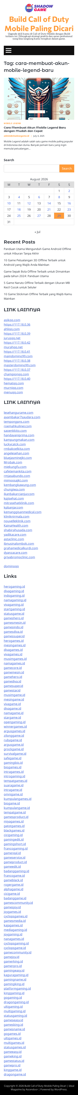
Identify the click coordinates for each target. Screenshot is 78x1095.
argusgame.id (14, 744)
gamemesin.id (14, 672)
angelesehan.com (16, 453)
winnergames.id (15, 726)
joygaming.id (13, 934)
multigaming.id (15, 1011)
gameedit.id (12, 866)
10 (9, 203)
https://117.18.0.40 (17, 379)
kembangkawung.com (20, 485)
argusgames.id (14, 731)
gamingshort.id (15, 844)
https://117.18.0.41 (17, 352)
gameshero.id (14, 618)
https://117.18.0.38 (17, 361)
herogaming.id (14, 586)
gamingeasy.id (14, 970)
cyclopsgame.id (15, 948)
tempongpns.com (16, 422)
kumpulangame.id (17, 808)
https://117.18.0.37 (17, 370)
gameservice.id (14, 857)
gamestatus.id (14, 1061)
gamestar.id (12, 690)
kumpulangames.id (17, 799)
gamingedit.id (14, 839)
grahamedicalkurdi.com (21, 548)
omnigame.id (13, 794)
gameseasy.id (13, 1020)
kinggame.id (13, 1070)
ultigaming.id (13, 1006)
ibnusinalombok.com (19, 543)
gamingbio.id (13, 763)
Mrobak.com (13, 462)
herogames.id (14, 641)
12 (29, 203)
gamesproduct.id (16, 817)
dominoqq (11, 566)
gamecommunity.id (17, 952)
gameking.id (13, 1056)
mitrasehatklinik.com (19, 503)
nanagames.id (14, 939)
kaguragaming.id (16, 975)
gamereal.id (12, 853)
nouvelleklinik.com (17, 521)
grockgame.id (14, 749)
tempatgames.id (15, 781)
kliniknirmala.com (16, 516)
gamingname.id (15, 979)
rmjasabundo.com (17, 476)
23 (69, 209)
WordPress (60, 1089)
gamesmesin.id (15, 623)
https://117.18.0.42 (17, 342)
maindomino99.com (18, 356)
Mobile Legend (12, 123)
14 (49, 203)
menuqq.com (13, 392)
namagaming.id (15, 600)
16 (69, 203)
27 (39, 216)
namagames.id (14, 663)
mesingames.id (15, 645)
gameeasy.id (13, 1052)
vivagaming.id (14, 604)
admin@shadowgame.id (16, 135)
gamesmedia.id (15, 921)
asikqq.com (12, 320)
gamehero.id (13, 677)
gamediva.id (12, 681)
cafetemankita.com (17, 471)
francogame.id (14, 875)
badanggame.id (15, 898)
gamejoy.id (11, 957)
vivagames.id (13, 654)
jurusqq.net (12, 338)
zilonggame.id (14, 735)
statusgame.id (14, 613)
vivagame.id (12, 704)
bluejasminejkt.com (18, 458)
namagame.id (13, 713)
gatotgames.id (14, 826)
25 (19, 216)
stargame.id (12, 717)
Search (9, 160)
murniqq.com (13, 388)
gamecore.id (13, 668)
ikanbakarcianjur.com (19, 494)
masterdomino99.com (20, 365)
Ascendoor (32, 1089)
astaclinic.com (14, 539)
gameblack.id (13, 880)
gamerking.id (13, 961)
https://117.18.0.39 (17, 333)
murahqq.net (13, 347)
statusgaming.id (15, 1016)
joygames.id (12, 912)
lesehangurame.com (18, 412)
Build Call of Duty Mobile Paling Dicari (39, 23)
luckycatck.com (15, 444)
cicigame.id (12, 894)
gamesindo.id (13, 627)
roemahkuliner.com (18, 426)
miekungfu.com (15, 467)
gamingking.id (14, 984)
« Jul (37, 232)
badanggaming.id (16, 871)
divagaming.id (14, 591)
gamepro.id (12, 1065)
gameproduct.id (15, 862)
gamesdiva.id (13, 632)
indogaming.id (14, 595)
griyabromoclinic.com (19, 557)
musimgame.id (14, 695)
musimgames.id (15, 659)
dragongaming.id (16, 1002)
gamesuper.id (13, 686)
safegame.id (12, 758)
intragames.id (14, 772)
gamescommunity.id (18, 903)
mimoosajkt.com (16, 480)
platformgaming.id (17, 988)
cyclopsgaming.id (16, 943)
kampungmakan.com (19, 440)
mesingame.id (14, 699)
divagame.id (12, 708)
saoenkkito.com (15, 431)
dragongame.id (15, 1074)
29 (59, 216)
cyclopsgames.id (15, 916)
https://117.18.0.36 (17, 324)
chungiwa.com (14, 489)
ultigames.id (12, 1038)
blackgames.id (14, 830)
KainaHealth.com (16, 525)
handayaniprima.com (19, 435)
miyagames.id (14, 821)
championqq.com (16, 374)
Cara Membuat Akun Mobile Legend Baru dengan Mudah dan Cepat (35, 129)
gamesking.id (13, 1025)
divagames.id (13, 650)
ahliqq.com (12, 329)
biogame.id (12, 803)
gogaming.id (13, 997)
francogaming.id (16, 848)
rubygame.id (13, 740)
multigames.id (14, 1043)
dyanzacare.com (15, 553)
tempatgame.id (15, 812)
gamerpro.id (13, 966)
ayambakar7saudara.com (22, 417)
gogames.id (12, 1034)
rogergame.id (13, 885)
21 (49, 209)
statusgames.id (15, 1047)
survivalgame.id (15, 754)
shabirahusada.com (18, 530)
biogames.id (12, 767)
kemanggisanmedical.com (22, 512)
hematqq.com (14, 383)
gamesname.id (14, 1029)
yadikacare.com (15, 534)
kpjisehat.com (14, 498)
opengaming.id (15, 722)
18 (19, 209)
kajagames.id (13, 925)
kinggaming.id (14, 993)
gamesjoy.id (12, 907)
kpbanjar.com (13, 507)
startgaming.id (14, 609)
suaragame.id (13, 785)
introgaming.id (14, 776)
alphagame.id (13, 889)
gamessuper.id (14, 636)
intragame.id (13, 790)
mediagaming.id (15, 930)
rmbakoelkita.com (17, 449)
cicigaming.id (13, 835)
